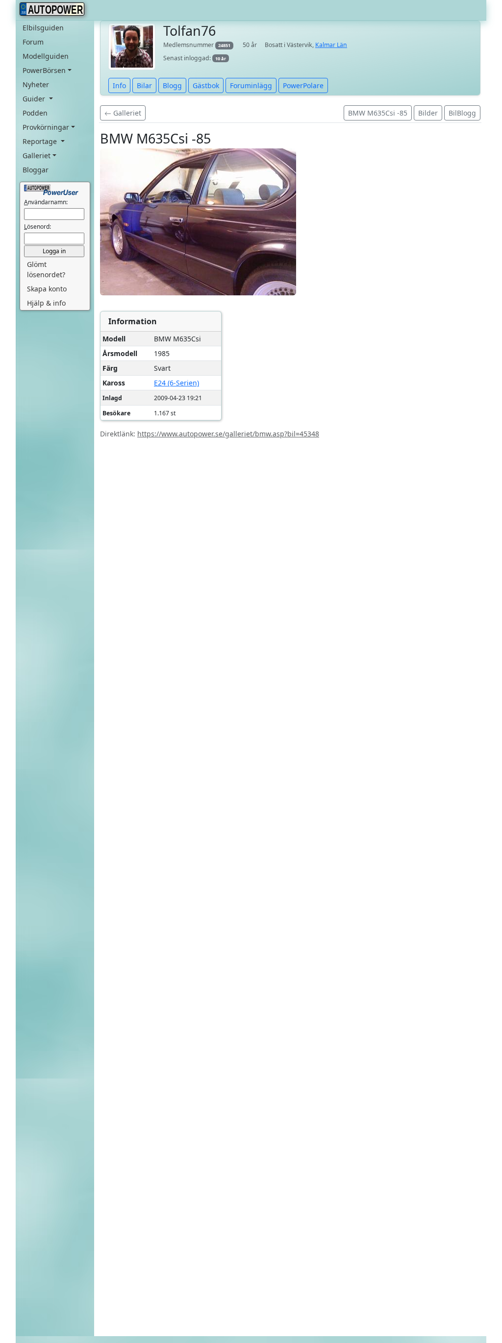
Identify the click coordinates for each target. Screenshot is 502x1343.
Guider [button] (35, 98)
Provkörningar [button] (46, 127)
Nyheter (36, 84)
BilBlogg (462, 113)
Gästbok (206, 85)
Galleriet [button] (36, 155)
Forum (33, 42)
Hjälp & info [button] (46, 303)
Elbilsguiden (43, 27)
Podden (35, 113)
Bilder (428, 113)
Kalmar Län (331, 45)
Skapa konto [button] (47, 288)
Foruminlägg (251, 85)
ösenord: (37, 226)
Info (119, 85)
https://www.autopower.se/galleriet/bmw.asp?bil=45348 (228, 433)
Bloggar (36, 169)
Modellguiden (46, 56)
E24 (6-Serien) (176, 382)
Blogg (172, 85)
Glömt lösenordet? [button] (46, 269)
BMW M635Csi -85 (377, 113)
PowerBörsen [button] (44, 70)
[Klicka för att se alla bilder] (198, 221)
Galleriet (126, 113)
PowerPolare (303, 85)
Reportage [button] (41, 141)
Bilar (144, 85)
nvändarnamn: (46, 202)
